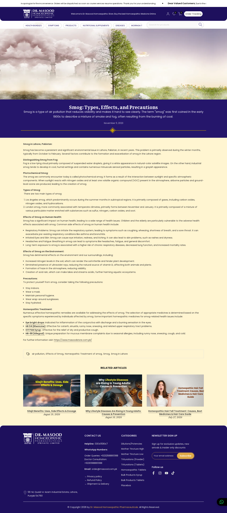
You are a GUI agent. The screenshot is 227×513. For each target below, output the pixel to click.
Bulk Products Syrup (131, 475)
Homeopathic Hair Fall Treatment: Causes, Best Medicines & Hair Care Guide (175, 413)
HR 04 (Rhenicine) (36, 326)
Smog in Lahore (119, 353)
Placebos (126, 485)
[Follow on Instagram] (160, 473)
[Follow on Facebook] (153, 473)
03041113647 (96, 443)
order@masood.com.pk (100, 469)
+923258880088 (109, 455)
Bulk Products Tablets (132, 480)
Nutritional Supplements (96, 25)
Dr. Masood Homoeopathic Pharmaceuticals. (114, 507)
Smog (106, 353)
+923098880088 (93, 463)
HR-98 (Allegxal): (35, 333)
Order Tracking (193, 13)
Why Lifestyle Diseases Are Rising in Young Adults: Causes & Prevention (113, 413)
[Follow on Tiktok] (173, 473)
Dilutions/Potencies (131, 443)
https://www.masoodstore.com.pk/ (73, 339)
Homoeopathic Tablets (133, 469)
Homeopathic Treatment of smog (83, 353)
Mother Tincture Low (132, 454)
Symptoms (53, 25)
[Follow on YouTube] (166, 473)
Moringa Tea (138, 25)
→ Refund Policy (93, 480)
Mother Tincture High (132, 448)
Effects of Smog (54, 353)
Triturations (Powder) (132, 459)
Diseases (120, 25)
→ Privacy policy (93, 476)
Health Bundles (34, 25)
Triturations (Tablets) (132, 464)
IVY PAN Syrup (33, 329)
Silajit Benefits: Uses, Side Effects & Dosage (51, 411)
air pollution (38, 353)
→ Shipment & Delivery (96, 483)
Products (71, 25)
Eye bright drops (35, 322)
